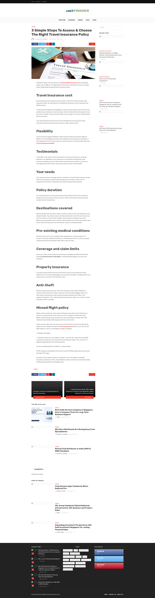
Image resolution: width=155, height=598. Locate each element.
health (84, 556)
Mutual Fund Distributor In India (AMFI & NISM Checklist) (73, 450)
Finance (80, 20)
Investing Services (80, 566)
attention (78, 556)
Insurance (71, 20)
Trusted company (80, 563)
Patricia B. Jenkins (41, 39)
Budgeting (62, 20)
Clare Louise (60, 532)
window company (86, 559)
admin (58, 417)
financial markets (68, 550)
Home (32, 1)
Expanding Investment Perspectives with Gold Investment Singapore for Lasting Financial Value (73, 527)
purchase (66, 553)
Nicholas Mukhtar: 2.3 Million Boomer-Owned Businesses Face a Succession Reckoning (110, 55)
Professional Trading (68, 566)
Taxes (88, 20)
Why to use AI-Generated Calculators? (107, 80)
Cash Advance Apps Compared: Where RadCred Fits (71, 487)
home (75, 550)
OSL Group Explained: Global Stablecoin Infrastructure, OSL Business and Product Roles (73, 508)
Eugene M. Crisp (60, 491)
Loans (94, 20)
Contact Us (38, 1)
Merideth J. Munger (62, 434)
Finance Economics (104, 76)
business (66, 559)
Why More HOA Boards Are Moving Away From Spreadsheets (75, 430)
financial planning (84, 550)
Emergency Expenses (69, 556)
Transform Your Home (69, 563)
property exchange (75, 559)
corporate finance (75, 553)
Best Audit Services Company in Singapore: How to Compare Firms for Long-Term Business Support (74, 412)
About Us (44, 1)
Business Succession (105, 50)
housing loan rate (68, 569)
